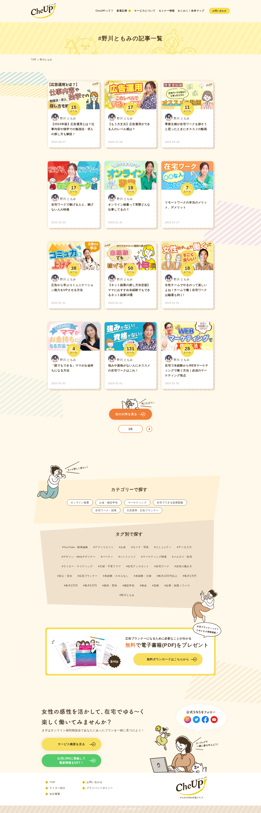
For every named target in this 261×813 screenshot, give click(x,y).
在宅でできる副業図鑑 (170, 502)
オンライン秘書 (80, 502)
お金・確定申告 (108, 502)
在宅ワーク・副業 (106, 510)
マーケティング (137, 502)
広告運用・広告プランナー (143, 510)
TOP (33, 59)
